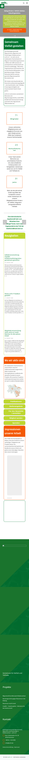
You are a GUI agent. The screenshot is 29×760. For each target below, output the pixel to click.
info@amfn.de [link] (9, 743)
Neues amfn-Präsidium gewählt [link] (12, 294)
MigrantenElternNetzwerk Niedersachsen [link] (14, 696)
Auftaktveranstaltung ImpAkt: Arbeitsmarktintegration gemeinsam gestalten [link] (13, 257)
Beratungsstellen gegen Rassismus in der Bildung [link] (14, 699)
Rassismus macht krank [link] (9, 703)
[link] (2, 6)
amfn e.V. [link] (10, 757)
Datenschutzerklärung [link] (8, 747)
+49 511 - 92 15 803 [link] (10, 740)
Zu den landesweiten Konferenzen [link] (14, 30)
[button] (13, 228)
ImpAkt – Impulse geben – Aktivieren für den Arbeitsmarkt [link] (14, 707)
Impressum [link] (17, 747)
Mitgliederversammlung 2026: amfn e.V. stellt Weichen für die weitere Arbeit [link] (13, 333)
